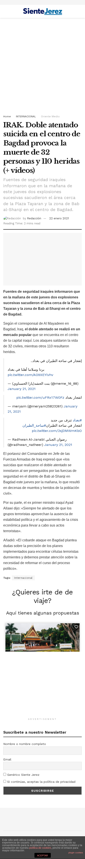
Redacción (34, 218)
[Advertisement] (42, 64)
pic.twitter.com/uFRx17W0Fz (40, 397)
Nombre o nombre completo (24, 744)
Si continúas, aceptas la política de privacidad (40, 781)
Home (7, 116)
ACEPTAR (42, 855)
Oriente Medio (50, 116)
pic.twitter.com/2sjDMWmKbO (57, 431)
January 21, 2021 (22, 389)
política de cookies (40, 847)
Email (7, 759)
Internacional (23, 577)
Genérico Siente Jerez (22, 774)
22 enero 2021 (59, 218)
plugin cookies (75, 852)
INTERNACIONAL (26, 116)
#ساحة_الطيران (34, 425)
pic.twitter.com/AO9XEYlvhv (30, 375)
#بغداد (77, 420)
